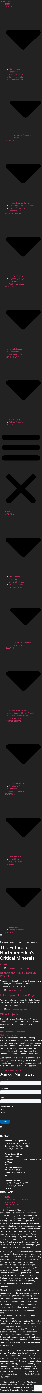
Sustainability (14, 419)
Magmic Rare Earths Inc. (19, 203)
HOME (7, 4)
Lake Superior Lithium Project (21, 205)
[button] (21, 468)
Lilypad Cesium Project (19, 208)
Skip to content (6, 1)
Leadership (13, 72)
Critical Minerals (16, 77)
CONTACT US (10, 425)
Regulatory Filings (16, 278)
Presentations (14, 281)
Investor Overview (16, 276)
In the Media (14, 352)
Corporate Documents (22, 135)
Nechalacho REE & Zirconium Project (18, 974)
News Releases (15, 349)
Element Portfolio (16, 74)
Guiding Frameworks (17, 422)
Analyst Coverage (16, 284)
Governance (18, 138)
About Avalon (14, 69)
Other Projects (15, 211)
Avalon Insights (15, 354)
